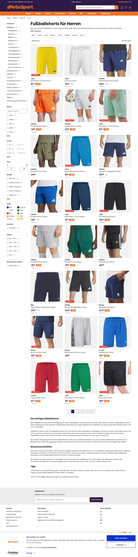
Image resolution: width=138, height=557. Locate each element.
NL (101, 511)
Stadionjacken (14, 64)
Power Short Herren (105, 397)
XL (10, 153)
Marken (72, 14)
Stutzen (12, 44)
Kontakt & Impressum (14, 511)
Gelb (21, 216)
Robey (11, 128)
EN (101, 523)
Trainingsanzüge (15, 57)
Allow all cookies (121, 538)
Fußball (15, 18)
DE (101, 520)
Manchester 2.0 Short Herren (41, 80)
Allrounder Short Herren (107, 306)
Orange (12, 216)
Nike (10, 124)
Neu (81, 14)
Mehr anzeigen (36, 31)
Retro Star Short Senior (38, 351)
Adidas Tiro (13, 195)
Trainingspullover (15, 54)
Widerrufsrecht (11, 520)
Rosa (11, 219)
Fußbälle (11, 74)
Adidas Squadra (14, 187)
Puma (60, 35)
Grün (21, 210)
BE (101, 514)
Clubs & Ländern (14, 87)
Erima (11, 132)
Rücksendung (11, 514)
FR (101, 517)
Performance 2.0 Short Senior (75, 351)
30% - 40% (13, 243)
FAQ (7, 523)
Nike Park (12, 178)
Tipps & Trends (43, 517)
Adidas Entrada (14, 183)
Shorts (29, 18)
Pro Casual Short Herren (107, 215)
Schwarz (23, 207)
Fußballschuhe (13, 71)
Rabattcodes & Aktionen (46, 514)
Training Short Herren (106, 351)
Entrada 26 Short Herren (39, 125)
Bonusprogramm (12, 526)
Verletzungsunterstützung (17, 101)
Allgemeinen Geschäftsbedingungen (51, 520)
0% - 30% (12, 238)
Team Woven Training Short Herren (43, 306)
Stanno (74, 35)
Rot (10, 213)
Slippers (11, 97)
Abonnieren (96, 499)
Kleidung (22, 18)
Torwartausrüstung (15, 91)
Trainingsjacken (15, 51)
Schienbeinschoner (15, 81)
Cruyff (39, 35)
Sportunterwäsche (16, 67)
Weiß (11, 210)
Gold (21, 219)
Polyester (12, 228)
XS (10, 145)
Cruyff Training (14, 191)
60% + (11, 255)
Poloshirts (12, 34)
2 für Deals (91, 14)
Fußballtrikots (14, 31)
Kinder (48, 14)
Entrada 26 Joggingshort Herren (110, 170)
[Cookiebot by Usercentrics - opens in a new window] (13, 553)
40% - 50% (13, 247)
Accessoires (12, 84)
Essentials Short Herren (39, 170)
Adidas (11, 120)
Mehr (8, 136)
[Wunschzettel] (126, 7)
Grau (21, 213)
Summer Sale (106, 14)
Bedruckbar (13, 266)
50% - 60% (13, 251)
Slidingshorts (13, 41)
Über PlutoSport (43, 511)
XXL (21, 153)
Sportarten (60, 14)
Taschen (11, 77)
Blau (10, 207)
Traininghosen (14, 47)
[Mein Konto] (122, 7)
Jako (10, 115)
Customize (120, 545)
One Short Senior (71, 80)
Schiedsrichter (13, 94)
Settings (29, 553)
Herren (28, 14)
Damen (38, 14)
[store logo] (20, 7)
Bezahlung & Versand (13, 517)
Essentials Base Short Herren (109, 80)
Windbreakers (14, 61)
